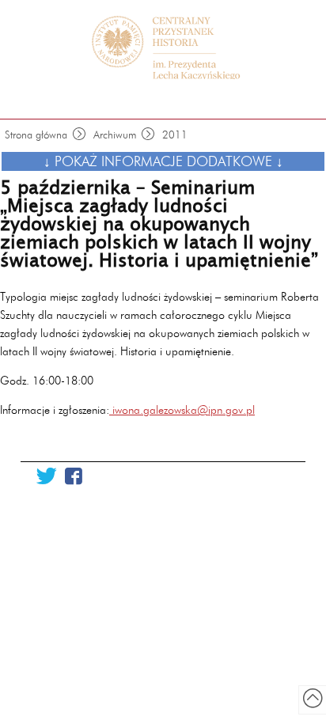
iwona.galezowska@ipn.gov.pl (182, 410)
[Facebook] (73, 477)
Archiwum (115, 135)
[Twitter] (46, 477)
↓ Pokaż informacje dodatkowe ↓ (163, 161)
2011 (175, 135)
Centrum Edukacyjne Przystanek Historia (171, 47)
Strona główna (36, 135)
